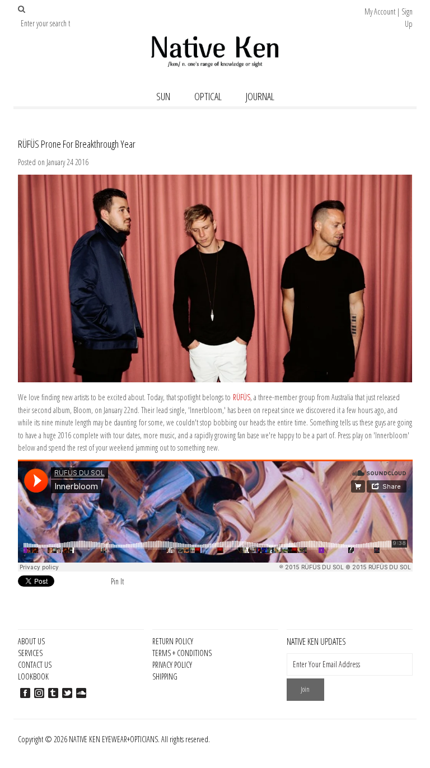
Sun (163, 96)
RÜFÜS (241, 397)
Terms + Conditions (182, 653)
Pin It (117, 581)
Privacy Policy (172, 664)
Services (30, 653)
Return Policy (172, 641)
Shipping (164, 676)
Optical (208, 96)
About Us (31, 641)
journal (260, 96)
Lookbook (33, 676)
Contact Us (35, 664)
